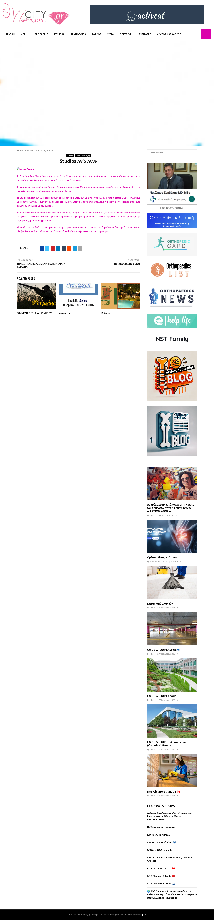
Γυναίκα (59, 34)
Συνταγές (145, 34)
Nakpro (142, 914)
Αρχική (10, 34)
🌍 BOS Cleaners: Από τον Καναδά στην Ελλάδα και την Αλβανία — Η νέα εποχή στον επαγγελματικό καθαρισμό (172, 894)
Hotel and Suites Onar (127, 263)
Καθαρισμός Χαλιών (160, 603)
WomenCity (155, 561)
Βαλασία (105, 313)
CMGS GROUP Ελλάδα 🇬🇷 (163, 649)
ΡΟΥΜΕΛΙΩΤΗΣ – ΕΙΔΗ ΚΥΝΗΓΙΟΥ (34, 313)
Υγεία (110, 34)
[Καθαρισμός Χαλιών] (172, 582)
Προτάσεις (41, 34)
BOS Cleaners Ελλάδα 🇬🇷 (161, 883)
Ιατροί (96, 34)
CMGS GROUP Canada (161, 696)
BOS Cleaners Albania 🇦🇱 (161, 876)
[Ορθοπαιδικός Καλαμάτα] (172, 536)
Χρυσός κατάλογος (169, 34)
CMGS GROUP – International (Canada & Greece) (167, 743)
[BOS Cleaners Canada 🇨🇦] (172, 770)
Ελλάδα (70, 156)
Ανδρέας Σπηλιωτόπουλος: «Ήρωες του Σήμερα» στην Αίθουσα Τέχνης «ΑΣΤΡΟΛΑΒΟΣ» (170, 508)
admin (152, 515)
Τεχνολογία (78, 34)
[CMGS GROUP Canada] (172, 675)
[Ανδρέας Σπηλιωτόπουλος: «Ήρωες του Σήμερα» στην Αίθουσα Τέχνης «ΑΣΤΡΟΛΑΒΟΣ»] (172, 483)
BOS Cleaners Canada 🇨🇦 (163, 791)
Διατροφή (126, 34)
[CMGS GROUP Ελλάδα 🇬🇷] (172, 628)
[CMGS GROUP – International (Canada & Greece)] (172, 721)
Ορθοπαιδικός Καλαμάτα (163, 557)
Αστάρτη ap (65, 313)
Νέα (23, 34)
